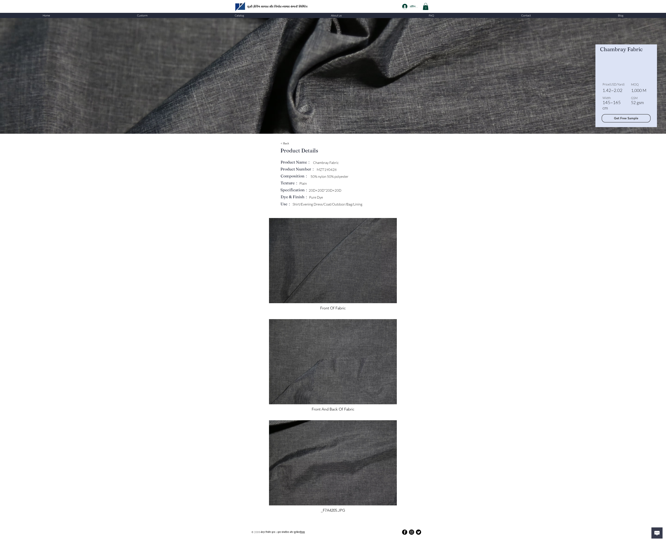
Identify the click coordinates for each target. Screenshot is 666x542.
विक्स (302, 532)
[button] (142, 15)
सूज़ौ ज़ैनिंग (254, 6)
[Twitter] (418, 532)
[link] (426, 6)
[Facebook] (404, 532)
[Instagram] (411, 532)
